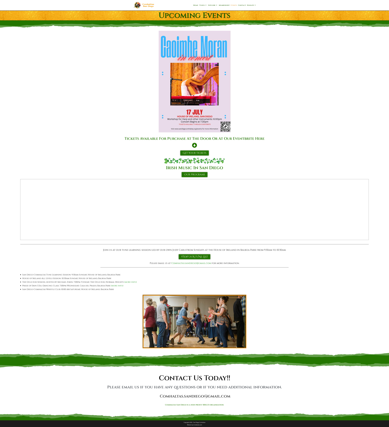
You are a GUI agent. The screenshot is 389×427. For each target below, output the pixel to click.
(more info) (130, 282)
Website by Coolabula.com (194, 425)
